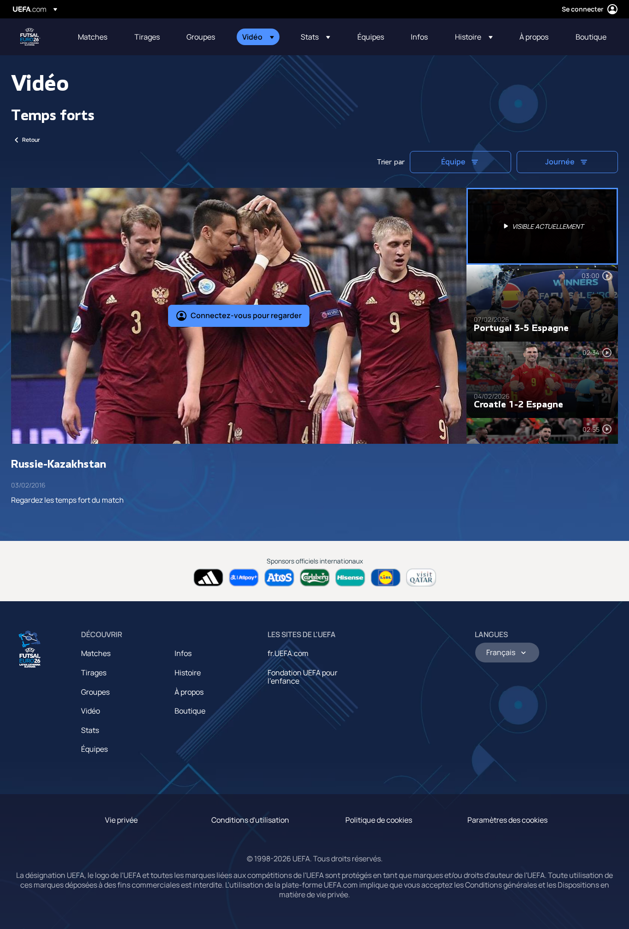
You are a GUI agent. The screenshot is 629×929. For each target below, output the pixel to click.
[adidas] (208, 577)
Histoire (188, 673)
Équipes (94, 749)
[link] (92, 37)
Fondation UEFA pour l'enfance (303, 677)
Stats (90, 730)
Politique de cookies (378, 820)
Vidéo (90, 711)
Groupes (95, 692)
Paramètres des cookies (507, 820)
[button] (258, 37)
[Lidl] (386, 577)
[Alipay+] (244, 577)
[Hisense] (350, 577)
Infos (183, 653)
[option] (542, 226)
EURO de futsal (30, 37)
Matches (96, 653)
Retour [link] (31, 140)
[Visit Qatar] (421, 577)
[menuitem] (94, 37)
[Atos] (279, 577)
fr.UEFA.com (288, 653)
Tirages (93, 673)
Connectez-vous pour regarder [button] (246, 315)
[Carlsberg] (315, 577)
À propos (189, 692)
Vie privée (121, 820)
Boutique (190, 711)
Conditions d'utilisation (250, 820)
